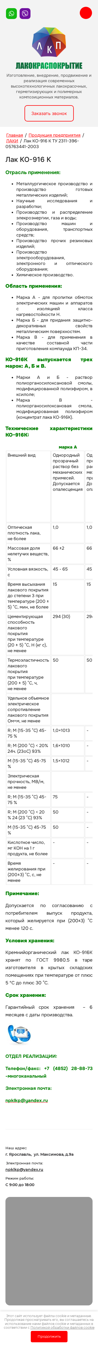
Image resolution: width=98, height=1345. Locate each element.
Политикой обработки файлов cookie (62, 1327)
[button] (49, 113)
